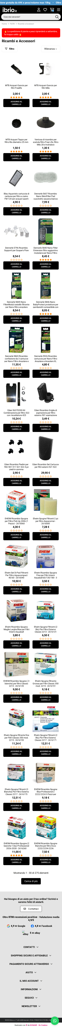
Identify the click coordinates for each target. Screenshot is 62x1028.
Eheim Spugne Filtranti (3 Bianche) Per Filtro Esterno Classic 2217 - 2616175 (16, 792)
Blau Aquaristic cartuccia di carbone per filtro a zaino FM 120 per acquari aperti (16, 196)
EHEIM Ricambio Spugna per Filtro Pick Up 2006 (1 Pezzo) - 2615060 (16, 521)
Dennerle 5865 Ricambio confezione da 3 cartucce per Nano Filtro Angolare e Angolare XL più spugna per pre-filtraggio (16, 361)
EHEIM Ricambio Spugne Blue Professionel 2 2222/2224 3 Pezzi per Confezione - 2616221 (45, 793)
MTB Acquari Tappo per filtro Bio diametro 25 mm (16, 140)
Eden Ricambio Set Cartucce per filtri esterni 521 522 (46, 465)
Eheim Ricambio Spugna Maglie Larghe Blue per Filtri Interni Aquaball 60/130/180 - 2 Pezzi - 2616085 (16, 632)
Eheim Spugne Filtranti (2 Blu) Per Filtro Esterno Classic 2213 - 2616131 (45, 629)
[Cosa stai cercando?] (57, 17)
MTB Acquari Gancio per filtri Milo (45, 86)
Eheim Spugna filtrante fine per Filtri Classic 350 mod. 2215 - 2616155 (16, 737)
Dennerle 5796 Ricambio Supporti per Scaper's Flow (16, 249)
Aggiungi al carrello (16, 103)
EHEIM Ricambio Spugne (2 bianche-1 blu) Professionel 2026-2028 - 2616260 (16, 846)
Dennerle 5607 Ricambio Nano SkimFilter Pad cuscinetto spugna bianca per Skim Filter (46, 197)
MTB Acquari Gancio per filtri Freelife (16, 86)
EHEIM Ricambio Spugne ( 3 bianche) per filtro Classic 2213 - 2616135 (16, 683)
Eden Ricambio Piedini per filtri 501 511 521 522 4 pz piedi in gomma (16, 467)
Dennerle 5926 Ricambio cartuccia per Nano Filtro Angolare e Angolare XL (45, 358)
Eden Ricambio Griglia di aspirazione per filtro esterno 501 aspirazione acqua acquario (45, 414)
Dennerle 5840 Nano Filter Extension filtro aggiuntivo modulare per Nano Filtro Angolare (45, 252)
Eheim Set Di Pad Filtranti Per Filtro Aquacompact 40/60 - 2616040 (16, 575)
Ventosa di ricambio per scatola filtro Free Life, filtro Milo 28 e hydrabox (45, 142)
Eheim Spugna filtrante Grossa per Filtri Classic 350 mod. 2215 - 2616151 (46, 683)
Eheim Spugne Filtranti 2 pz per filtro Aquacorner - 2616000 (45, 521)
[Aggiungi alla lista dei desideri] (27, 59)
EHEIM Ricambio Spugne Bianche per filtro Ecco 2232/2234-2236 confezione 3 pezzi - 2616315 (45, 848)
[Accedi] (39, 10)
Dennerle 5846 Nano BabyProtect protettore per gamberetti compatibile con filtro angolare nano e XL (45, 306)
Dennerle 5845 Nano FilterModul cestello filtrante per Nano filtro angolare (16, 304)
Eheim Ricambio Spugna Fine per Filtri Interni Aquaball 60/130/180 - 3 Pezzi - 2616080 (45, 576)
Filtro (11, 48)
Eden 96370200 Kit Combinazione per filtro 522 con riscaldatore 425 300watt (16, 414)
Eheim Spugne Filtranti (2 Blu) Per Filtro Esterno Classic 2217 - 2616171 (45, 737)
